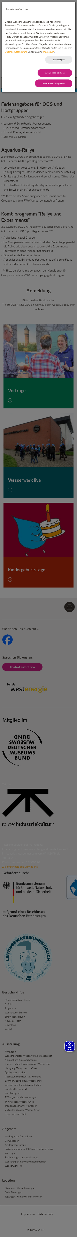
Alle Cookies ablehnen (54, 72)
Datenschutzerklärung (16, 51)
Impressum (48, 51)
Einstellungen (58, 59)
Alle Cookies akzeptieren (53, 83)
